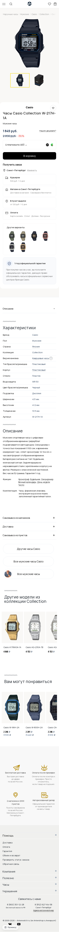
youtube (20, 923)
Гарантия (7, 851)
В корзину (29, 156)
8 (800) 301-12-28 (15, 904)
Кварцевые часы (40, 358)
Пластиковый (39, 369)
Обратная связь (11, 864)
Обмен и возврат (11, 855)
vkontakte (11, 923)
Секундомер (47, 479)
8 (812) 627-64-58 (43, 904)
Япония (36, 346)
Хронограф (23, 479)
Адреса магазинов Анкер (43, 910)
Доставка (7, 842)
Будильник (35, 479)
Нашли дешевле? (47, 130)
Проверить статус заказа (16, 859)
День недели (43, 482)
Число (21, 485)
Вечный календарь (27, 482)
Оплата (6, 847)
